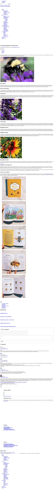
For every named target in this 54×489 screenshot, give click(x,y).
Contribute (3, 1)
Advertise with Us (6, 14)
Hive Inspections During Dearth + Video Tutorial (11, 445)
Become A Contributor (7, 12)
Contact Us (5, 13)
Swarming (5, 23)
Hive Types (5, 27)
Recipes (5, 35)
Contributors (5, 11)
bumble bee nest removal (5, 305)
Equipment (5, 28)
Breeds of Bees (6, 17)
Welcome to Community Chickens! (5, 5)
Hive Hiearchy (6, 18)
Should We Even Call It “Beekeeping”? (6, 316)
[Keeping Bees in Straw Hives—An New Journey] (0, 318)
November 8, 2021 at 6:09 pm (4, 377)
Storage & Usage (6, 36)
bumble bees (3, 306)
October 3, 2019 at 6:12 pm (4, 355)
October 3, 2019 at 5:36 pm (4, 348)
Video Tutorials (6, 30)
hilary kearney (4, 307)
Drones (6, 19)
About (3, 455)
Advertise (3, 2)
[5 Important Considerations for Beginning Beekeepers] (0, 324)
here (12, 175)
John (3, 376)
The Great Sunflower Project (8, 427)
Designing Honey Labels (3, 313)
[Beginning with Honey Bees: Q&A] (0, 321)
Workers (6, 20)
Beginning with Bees (6, 16)
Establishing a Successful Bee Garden (9, 446)
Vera (2, 369)
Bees (2, 15)
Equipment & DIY (4, 25)
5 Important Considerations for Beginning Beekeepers (8, 326)
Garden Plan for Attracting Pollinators (9, 444)
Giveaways (5, 458)
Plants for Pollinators (6, 26)
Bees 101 (5, 462)
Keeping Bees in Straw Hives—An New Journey (7, 319)
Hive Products (4, 31)
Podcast (3, 486)
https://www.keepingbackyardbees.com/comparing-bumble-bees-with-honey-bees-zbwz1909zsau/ (13, 382)
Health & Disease (6, 22)
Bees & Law (5, 24)
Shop (2, 38)
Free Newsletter (6, 10)
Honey (5, 32)
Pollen (4, 33)
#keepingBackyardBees (5, 303)
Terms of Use (17, 453)
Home (3, 9)
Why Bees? (5, 21)
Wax (4, 482)
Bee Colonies (4, 304)
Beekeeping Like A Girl (16, 47)
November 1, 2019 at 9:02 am (4, 370)
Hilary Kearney (3, 47)
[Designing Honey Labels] (0, 311)
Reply (1, 358)
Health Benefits (6, 483)
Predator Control (6, 29)
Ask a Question (4, 487)
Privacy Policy (13, 453)
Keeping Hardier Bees (7, 428)
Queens (6, 465)
